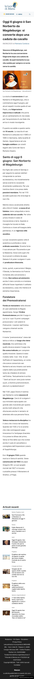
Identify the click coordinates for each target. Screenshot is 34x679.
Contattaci (17, 665)
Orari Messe (10, 14)
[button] (30, 14)
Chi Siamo (16, 639)
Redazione (8, 639)
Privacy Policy (17, 642)
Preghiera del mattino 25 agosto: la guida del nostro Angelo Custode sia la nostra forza (19, 558)
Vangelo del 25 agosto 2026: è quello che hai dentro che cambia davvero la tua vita (19, 572)
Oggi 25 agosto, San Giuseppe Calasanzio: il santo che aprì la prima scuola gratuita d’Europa (19, 543)
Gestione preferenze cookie (26, 677)
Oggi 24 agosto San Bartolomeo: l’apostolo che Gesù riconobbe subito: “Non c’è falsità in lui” (19, 614)
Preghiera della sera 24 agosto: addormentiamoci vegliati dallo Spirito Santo (18, 587)
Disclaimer (24, 639)
